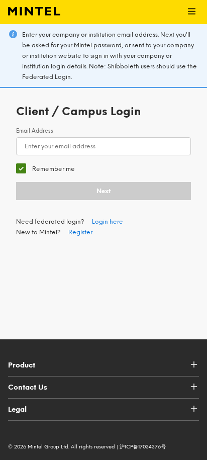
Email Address (34, 131)
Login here (107, 221)
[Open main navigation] (191, 12)
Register (80, 232)
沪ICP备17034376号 (143, 446)
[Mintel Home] (30, 12)
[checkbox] (45, 168)
